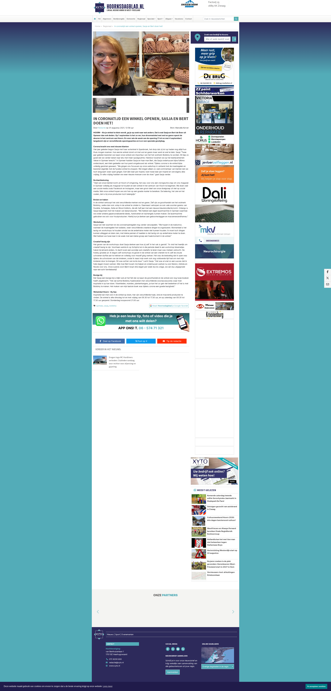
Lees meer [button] (107, 686)
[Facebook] (168, 649)
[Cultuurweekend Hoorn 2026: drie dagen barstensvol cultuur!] (198, 521)
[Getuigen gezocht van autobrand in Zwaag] (198, 510)
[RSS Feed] (183, 649)
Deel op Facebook (112, 341)
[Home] (94, 19)
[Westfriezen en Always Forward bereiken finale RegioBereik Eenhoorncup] (198, 532)
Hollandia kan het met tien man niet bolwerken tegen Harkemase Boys (221, 542)
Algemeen (107, 19)
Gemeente (131, 19)
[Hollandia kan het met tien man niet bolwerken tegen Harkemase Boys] (198, 543)
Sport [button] (159, 19)
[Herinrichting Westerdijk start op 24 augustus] (198, 554)
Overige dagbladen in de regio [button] (215, 666)
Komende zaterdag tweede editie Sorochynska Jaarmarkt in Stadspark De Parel (221, 498)
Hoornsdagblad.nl (125, 6)
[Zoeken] (236, 19)
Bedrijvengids (118, 19)
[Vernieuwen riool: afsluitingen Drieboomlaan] (198, 576)
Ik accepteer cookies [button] (316, 686)
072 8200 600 (115, 659)
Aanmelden (172, 672)
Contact (188, 19)
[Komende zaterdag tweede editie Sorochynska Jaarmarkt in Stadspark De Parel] (198, 499)
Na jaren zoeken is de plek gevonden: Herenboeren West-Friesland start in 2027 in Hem (221, 564)
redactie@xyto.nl (116, 662)
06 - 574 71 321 (151, 328)
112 (99, 19)
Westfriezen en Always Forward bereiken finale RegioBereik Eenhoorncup (221, 531)
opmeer (99, 306)
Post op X (142, 341)
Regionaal (141, 19)
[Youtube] (178, 649)
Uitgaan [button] (168, 19)
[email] (327, 284)
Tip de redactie (173, 341)
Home (97, 26)
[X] (173, 649)
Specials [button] (150, 19)
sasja (106, 306)
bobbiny (112, 306)
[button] (94, 105)
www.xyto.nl (114, 666)
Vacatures (179, 19)
